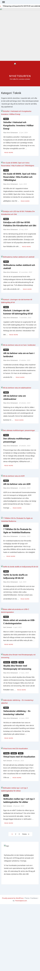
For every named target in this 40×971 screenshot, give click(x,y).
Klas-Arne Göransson (10, 132)
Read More (8, 152)
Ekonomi (6, 662)
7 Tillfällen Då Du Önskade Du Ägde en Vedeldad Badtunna (17, 531)
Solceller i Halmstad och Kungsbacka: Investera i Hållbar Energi (18, 125)
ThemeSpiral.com (21, 900)
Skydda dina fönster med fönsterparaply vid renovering (17, 667)
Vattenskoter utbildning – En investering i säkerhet (16, 713)
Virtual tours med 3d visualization (19, 756)
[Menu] (3, 2)
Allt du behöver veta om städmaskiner (14, 397)
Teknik (6, 119)
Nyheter (13, 753)
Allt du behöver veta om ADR (17, 484)
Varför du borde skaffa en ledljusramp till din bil (15, 576)
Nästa (24, 834)
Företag (14, 662)
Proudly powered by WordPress (12, 898)
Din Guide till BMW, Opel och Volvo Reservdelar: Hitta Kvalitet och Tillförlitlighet (19, 177)
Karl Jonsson (7, 627)
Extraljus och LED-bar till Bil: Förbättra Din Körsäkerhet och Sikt (19, 224)
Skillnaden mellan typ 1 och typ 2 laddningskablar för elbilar (19, 800)
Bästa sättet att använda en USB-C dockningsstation (19, 622)
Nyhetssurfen (20, 76)
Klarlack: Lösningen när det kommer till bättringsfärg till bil (18, 312)
